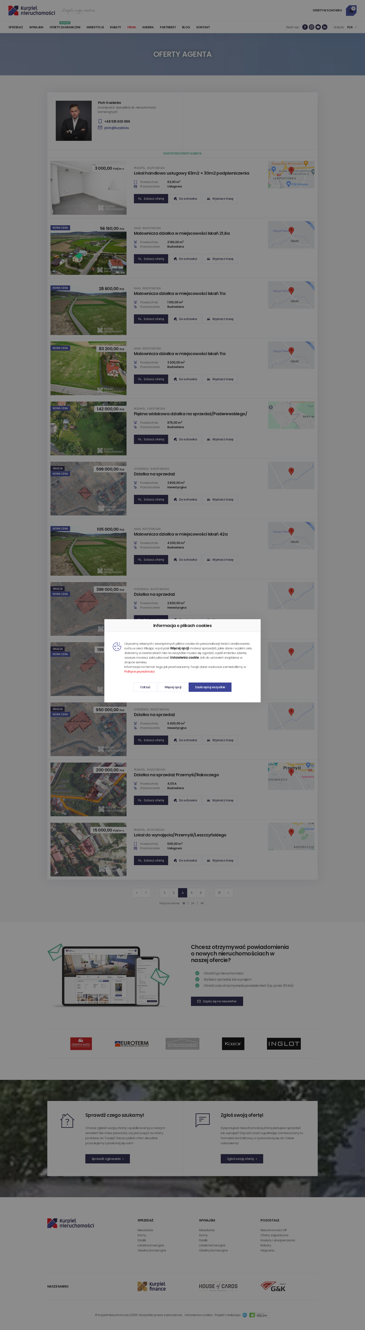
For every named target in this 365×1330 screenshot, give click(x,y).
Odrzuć (145, 687)
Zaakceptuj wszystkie (210, 687)
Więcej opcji (173, 687)
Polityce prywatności (139, 671)
